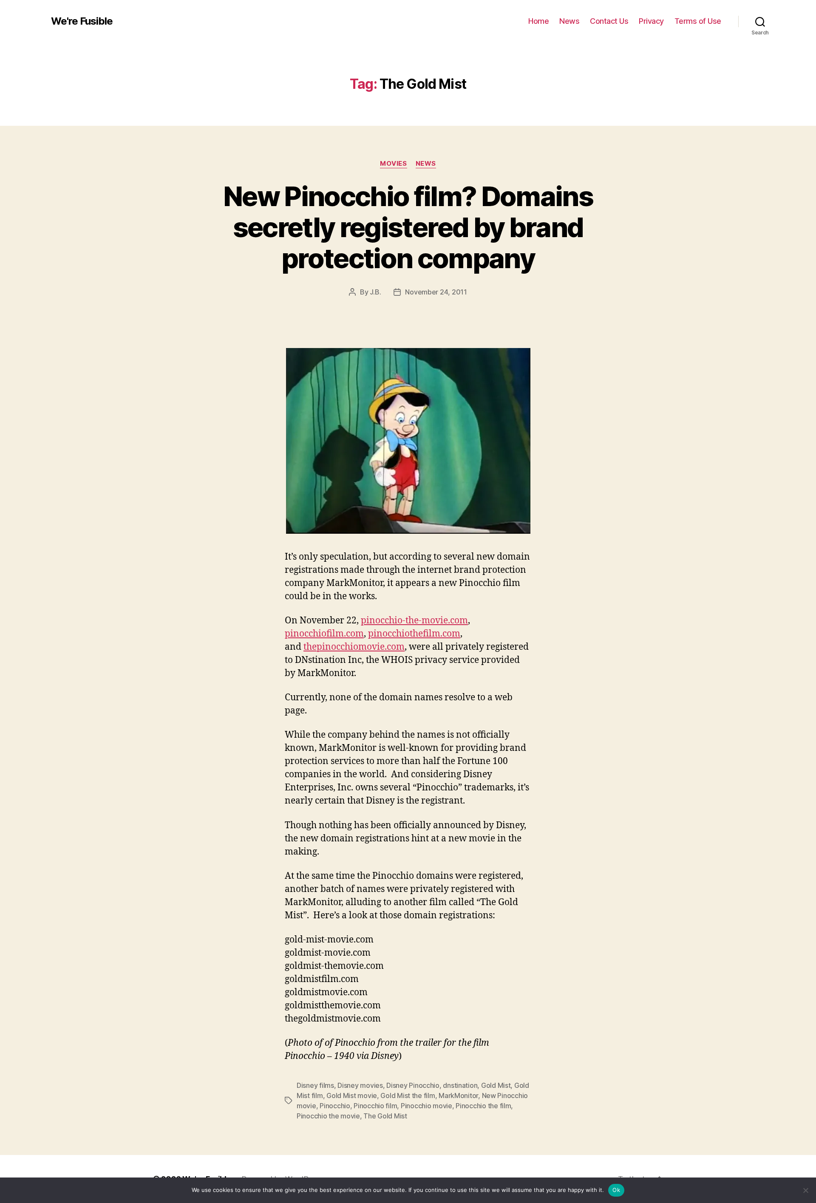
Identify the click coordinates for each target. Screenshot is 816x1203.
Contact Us (609, 21)
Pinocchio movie (426, 1105)
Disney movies (360, 1085)
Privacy (651, 21)
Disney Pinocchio (412, 1085)
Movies (393, 163)
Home (538, 21)
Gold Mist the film (407, 1095)
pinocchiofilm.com (324, 634)
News (569, 21)
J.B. (375, 292)
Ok (616, 1189)
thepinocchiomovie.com (354, 647)
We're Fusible (82, 21)
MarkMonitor (458, 1095)
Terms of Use (697, 21)
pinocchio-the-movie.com (414, 620)
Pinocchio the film (483, 1105)
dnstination (460, 1085)
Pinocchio (335, 1105)
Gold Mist (496, 1085)
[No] (805, 1190)
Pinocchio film (375, 1105)
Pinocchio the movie (328, 1116)
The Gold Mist (385, 1116)
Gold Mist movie (351, 1095)
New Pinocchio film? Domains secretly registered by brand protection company (408, 227)
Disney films (315, 1085)
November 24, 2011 (436, 292)
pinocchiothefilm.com (414, 634)
